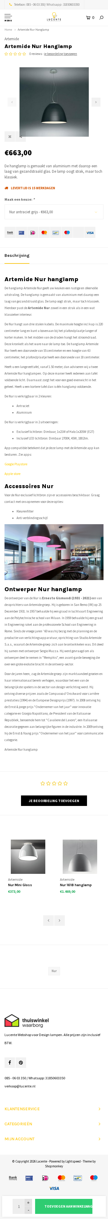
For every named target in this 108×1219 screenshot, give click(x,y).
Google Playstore (15, 464)
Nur (54, 971)
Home (8, 30)
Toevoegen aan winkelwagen (68, 1206)
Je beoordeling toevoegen (54, 800)
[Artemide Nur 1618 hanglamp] (80, 857)
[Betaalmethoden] (10, 232)
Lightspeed (73, 1161)
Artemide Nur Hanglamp (33, 30)
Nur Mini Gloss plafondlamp (20, 885)
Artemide (11, 38)
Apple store (12, 474)
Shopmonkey (54, 1166)
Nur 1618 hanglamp (76, 885)
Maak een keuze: (19, 199)
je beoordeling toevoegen (60, 54)
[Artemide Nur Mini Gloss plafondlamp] (28, 857)
